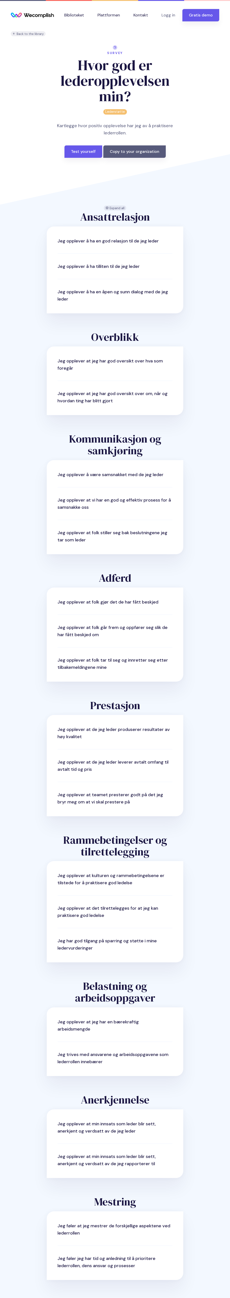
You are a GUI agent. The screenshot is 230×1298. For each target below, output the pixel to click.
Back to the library (30, 34)
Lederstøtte (115, 111)
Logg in (168, 15)
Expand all (116, 208)
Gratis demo (201, 15)
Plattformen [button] (108, 15)
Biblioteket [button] (74, 15)
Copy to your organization (134, 151)
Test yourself (83, 151)
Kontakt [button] (140, 15)
